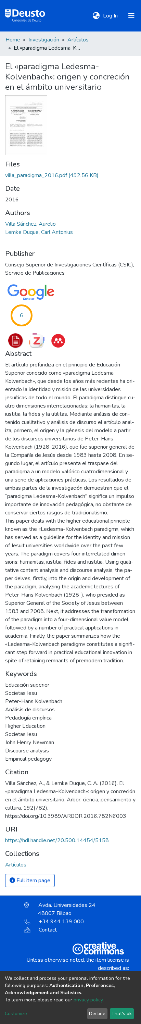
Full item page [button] (32, 880)
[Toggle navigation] (131, 16)
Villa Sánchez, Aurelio (30, 224)
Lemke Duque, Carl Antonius (39, 232)
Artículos (78, 39)
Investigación (43, 39)
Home (12, 39)
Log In (111, 16)
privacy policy (88, 1000)
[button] (96, 16)
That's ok (122, 1013)
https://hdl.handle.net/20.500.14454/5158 (57, 840)
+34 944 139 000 (61, 921)
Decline (97, 1013)
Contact (48, 930)
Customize (16, 1013)
